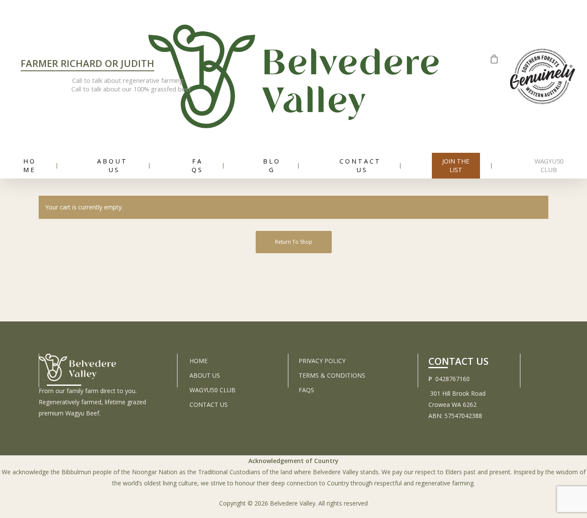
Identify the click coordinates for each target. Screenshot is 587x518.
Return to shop (293, 241)
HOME (199, 361)
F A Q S (197, 165)
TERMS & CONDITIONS (332, 375)
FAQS (306, 390)
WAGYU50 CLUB (549, 165)
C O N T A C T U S (359, 165)
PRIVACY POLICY (322, 361)
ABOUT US (205, 375)
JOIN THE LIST (455, 165)
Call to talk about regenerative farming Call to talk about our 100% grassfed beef (129, 84)
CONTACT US (209, 404)
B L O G (271, 165)
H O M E (28, 165)
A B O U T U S (113, 165)
